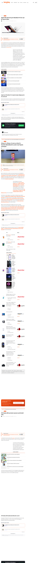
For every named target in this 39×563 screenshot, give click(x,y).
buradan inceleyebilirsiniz (9, 178)
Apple (2, 42)
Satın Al (6, 105)
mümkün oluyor (8, 47)
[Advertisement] (13, 380)
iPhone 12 (9, 234)
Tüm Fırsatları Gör (13, 113)
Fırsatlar (5, 141)
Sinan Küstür (3, 416)
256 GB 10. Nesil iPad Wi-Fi (13, 175)
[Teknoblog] (7, 2)
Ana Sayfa (2, 141)
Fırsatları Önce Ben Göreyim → (18, 402)
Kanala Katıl (21, 125)
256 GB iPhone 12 (21, 174)
